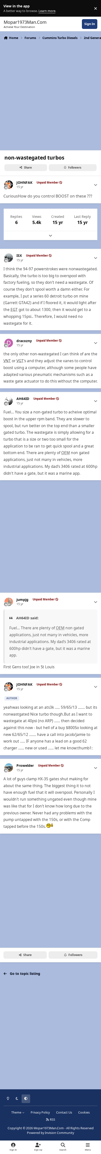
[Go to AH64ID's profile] (8, 401)
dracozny (24, 341)
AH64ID (22, 399)
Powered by (50, 1133)
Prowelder (25, 765)
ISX (19, 255)
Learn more (9, 8)
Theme (16, 1112)
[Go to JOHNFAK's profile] (8, 184)
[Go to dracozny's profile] (8, 343)
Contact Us (64, 1112)
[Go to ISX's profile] (8, 257)
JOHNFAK (24, 182)
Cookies (84, 1112)
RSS (52, 1119)
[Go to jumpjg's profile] (8, 601)
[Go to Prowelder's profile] (8, 767)
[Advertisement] (50, 94)
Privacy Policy (40, 1112)
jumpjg (22, 599)
